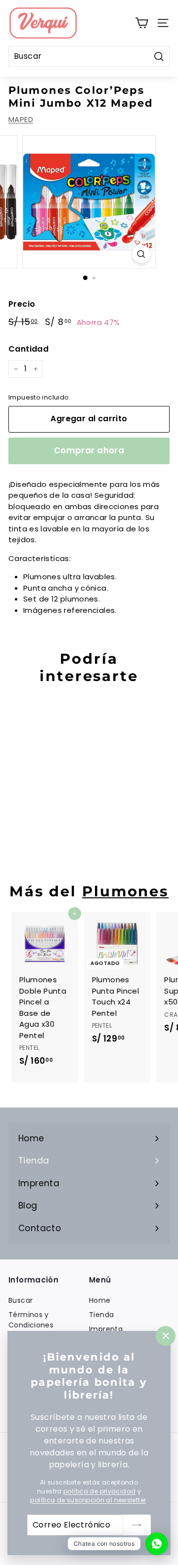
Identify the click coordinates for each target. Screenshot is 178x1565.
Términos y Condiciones (30, 1320)
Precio (21, 304)
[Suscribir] (137, 1525)
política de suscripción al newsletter (88, 1500)
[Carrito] (141, 23)
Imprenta (106, 1329)
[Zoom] (141, 254)
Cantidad (28, 349)
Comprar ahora (89, 450)
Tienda (101, 1315)
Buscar (20, 1300)
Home (100, 1300)
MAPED (20, 119)
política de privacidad (99, 1491)
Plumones (125, 891)
